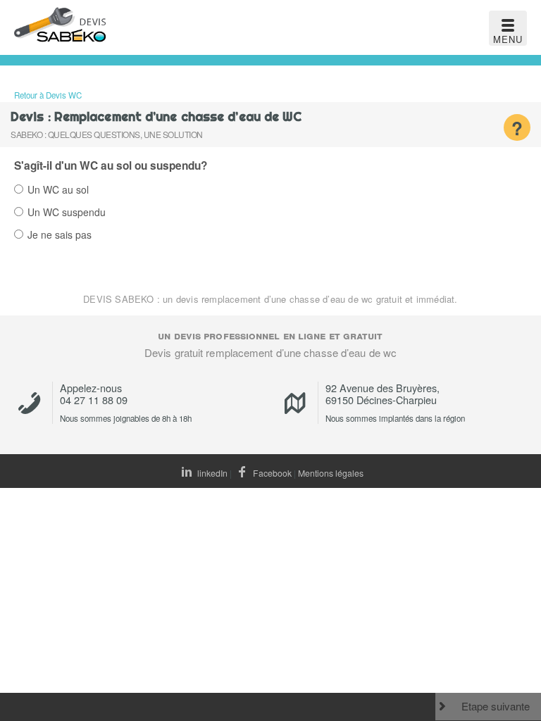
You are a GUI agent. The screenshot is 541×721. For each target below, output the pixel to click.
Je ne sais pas (59, 236)
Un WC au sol (58, 190)
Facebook (271, 473)
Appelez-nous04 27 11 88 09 (94, 393)
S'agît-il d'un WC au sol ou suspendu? (110, 165)
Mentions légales (330, 473)
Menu (508, 39)
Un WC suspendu (66, 213)
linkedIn (211, 473)
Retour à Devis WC (48, 95)
